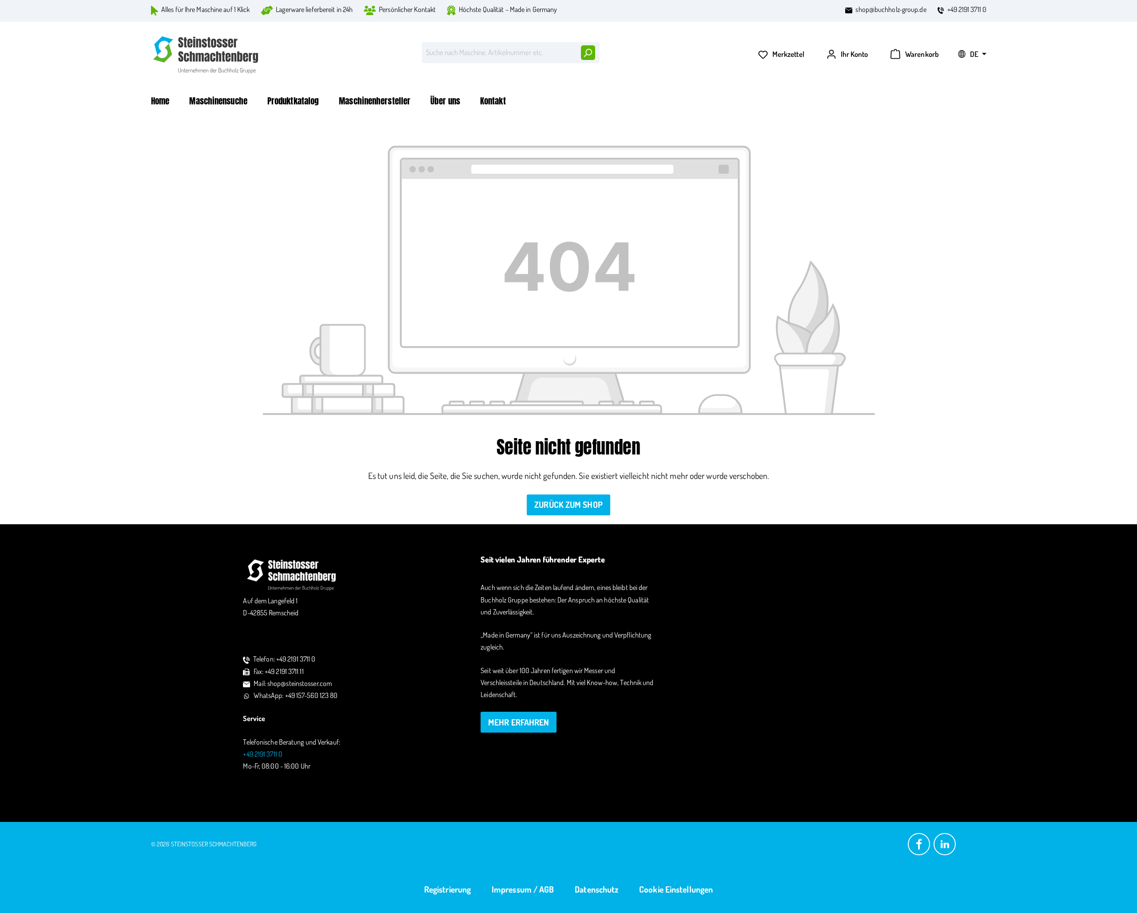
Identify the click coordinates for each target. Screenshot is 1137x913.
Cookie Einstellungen (676, 889)
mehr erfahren (518, 722)
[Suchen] (588, 52)
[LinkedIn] (945, 843)
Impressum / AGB (523, 889)
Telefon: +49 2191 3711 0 (284, 658)
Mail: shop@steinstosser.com (293, 683)
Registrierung (447, 889)
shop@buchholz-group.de (890, 9)
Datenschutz (596, 889)
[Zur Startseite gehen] (206, 55)
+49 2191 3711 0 (967, 9)
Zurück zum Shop (568, 504)
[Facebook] (919, 843)
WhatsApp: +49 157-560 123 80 (296, 695)
